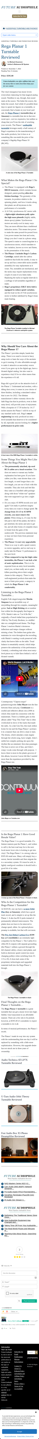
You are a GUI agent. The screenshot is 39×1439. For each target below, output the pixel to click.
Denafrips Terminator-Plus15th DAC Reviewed (19, 1196)
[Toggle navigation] (19, 11)
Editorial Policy (19, 1371)
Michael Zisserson (16, 62)
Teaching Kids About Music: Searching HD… (20, 1235)
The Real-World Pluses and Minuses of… (19, 1230)
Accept (19, 1431)
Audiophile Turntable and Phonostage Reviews (19, 41)
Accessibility (18, 1389)
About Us (17, 1368)
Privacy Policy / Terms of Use (25, 1436)
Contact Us (18, 1366)
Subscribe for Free (19, 16)
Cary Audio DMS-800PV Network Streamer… (18, 1188)
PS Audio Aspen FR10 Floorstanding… (20, 1192)
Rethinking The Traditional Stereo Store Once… (20, 1216)
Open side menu (9, 35)
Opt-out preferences (10, 1436)
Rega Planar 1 (14, 113)
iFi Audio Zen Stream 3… (14, 1200)
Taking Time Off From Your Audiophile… (21, 1225)
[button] (36, 1412)
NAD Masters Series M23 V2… (17, 1183)
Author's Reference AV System (18, 64)
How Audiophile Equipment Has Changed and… (17, 1221)
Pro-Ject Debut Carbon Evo (17, 935)
